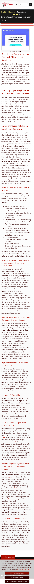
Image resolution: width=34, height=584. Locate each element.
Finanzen (11, 12)
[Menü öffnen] (30, 4)
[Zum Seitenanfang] (31, 582)
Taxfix (3, 437)
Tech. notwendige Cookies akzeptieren (17, 581)
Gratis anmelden (8, 557)
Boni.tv (4, 12)
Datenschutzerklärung (23, 569)
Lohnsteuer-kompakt (8, 442)
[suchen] (26, 4)
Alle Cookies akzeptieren (17, 573)
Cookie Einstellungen (17, 577)
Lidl (15, 488)
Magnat (9, 477)
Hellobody (11, 499)
